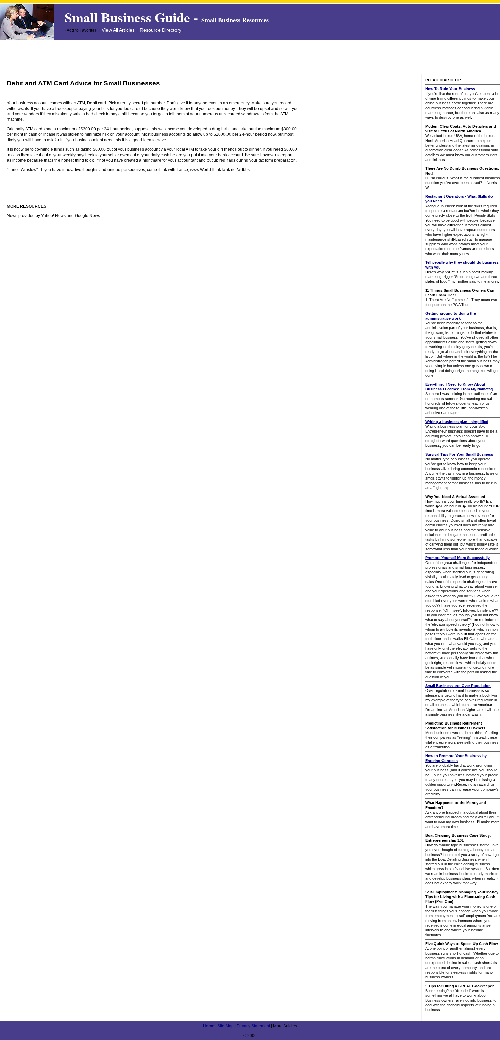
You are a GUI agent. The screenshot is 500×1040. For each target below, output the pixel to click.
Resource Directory (160, 30)
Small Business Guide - (167, 17)
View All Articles (118, 30)
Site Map (225, 1026)
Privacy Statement (253, 1026)
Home (208, 1026)
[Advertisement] (250, 57)
